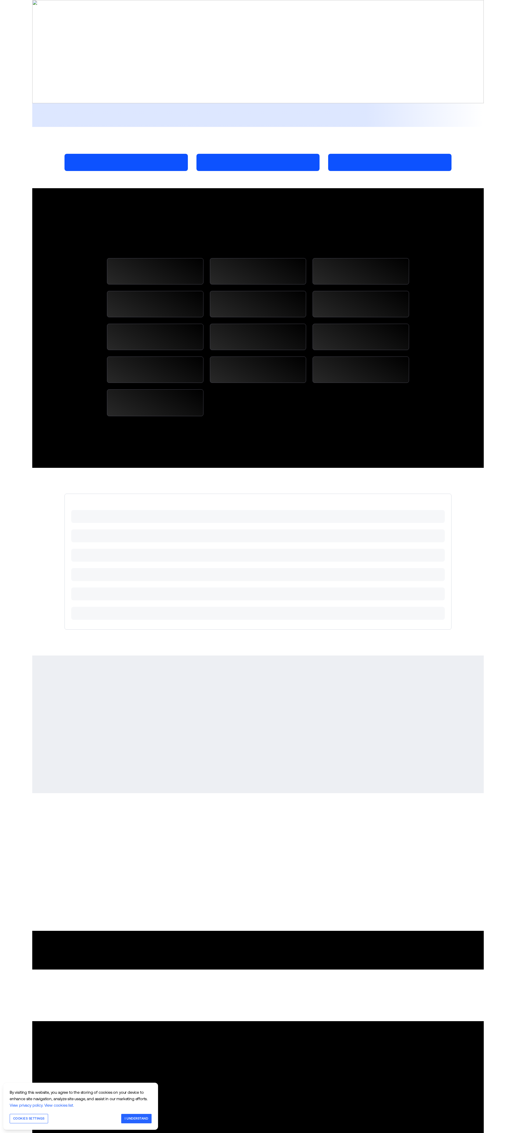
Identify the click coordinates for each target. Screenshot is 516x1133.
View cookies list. (59, 1105)
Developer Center (405, 5)
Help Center (378, 5)
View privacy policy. (26, 1105)
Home (112, 49)
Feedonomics (107, 5)
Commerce (79, 5)
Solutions (130, 49)
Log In (429, 5)
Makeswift (136, 5)
